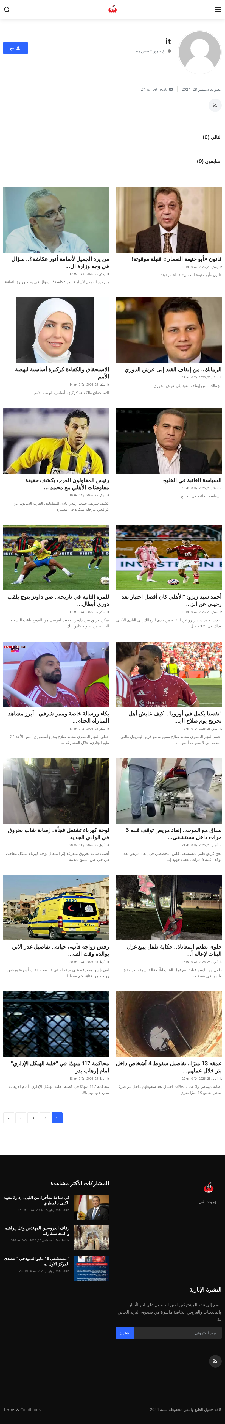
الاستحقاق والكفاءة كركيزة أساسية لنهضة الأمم (62, 373)
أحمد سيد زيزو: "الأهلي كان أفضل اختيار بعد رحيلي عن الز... (172, 600)
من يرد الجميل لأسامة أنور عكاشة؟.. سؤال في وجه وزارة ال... (60, 262)
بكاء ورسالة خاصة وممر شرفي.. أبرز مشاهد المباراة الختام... (58, 717)
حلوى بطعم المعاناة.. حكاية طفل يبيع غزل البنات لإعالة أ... (174, 950)
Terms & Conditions (22, 1409)
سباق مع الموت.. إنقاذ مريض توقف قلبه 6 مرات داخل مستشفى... (173, 833)
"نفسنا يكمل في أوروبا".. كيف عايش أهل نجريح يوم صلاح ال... (175, 717)
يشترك (124, 1332)
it (221, 267)
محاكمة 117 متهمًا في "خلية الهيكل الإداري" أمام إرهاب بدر (60, 1067)
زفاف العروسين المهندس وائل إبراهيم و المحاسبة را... (37, 1230)
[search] (7, 10)
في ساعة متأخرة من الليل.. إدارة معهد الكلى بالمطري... (36, 1200)
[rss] (215, 1361)
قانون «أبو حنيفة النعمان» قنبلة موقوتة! (177, 259)
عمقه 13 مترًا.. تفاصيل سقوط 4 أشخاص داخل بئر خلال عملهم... (169, 1067)
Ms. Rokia (62, 1210)
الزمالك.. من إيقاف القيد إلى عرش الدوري (173, 369)
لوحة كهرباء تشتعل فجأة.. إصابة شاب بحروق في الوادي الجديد (58, 833)
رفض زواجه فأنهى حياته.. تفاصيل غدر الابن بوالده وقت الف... (60, 950)
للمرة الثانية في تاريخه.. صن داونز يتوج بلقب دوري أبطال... (58, 600)
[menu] (218, 10)
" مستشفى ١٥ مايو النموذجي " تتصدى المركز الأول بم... (36, 1261)
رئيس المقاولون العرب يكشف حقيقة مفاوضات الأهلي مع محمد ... (67, 484)
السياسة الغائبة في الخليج (192, 480)
